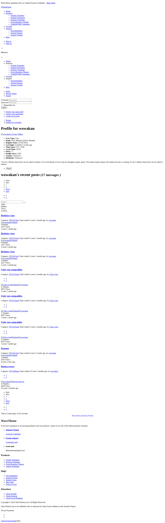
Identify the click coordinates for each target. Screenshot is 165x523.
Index (8, 91)
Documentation (16, 81)
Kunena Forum (87, 416)
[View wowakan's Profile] (9, 134)
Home (8, 61)
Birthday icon (8, 215)
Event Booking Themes (20, 72)
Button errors (7, 366)
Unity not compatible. (11, 269)
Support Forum (11, 478)
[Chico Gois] (6, 285)
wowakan (52, 220)
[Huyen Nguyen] (17, 382)
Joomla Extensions (18, 68)
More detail (51, 3)
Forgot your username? (14, 114)
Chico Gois (53, 274)
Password (4, 102)
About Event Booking (14, 498)
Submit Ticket (11, 480)
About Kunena (11, 496)
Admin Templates (12, 466)
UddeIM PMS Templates (20, 74)
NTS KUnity (14, 220)
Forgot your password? (14, 112)
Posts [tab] (9, 168)
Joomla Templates (17, 65)
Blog (8, 87)
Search (8, 96)
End (7, 191)
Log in (4, 107)
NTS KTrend (14, 274)
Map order (10, 482)
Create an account (12, 116)
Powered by (76, 416)
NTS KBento (14, 371)
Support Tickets (17, 85)
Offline (20, 134)
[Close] (2, 57)
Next (8, 189)
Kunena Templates (18, 70)
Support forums (16, 83)
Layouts (9, 76)
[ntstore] (13, 222)
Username (5, 100)
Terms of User (11, 484)
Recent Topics (11, 94)
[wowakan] (5, 222)
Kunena (5, 348)
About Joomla (11, 494)
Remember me (9, 105)
